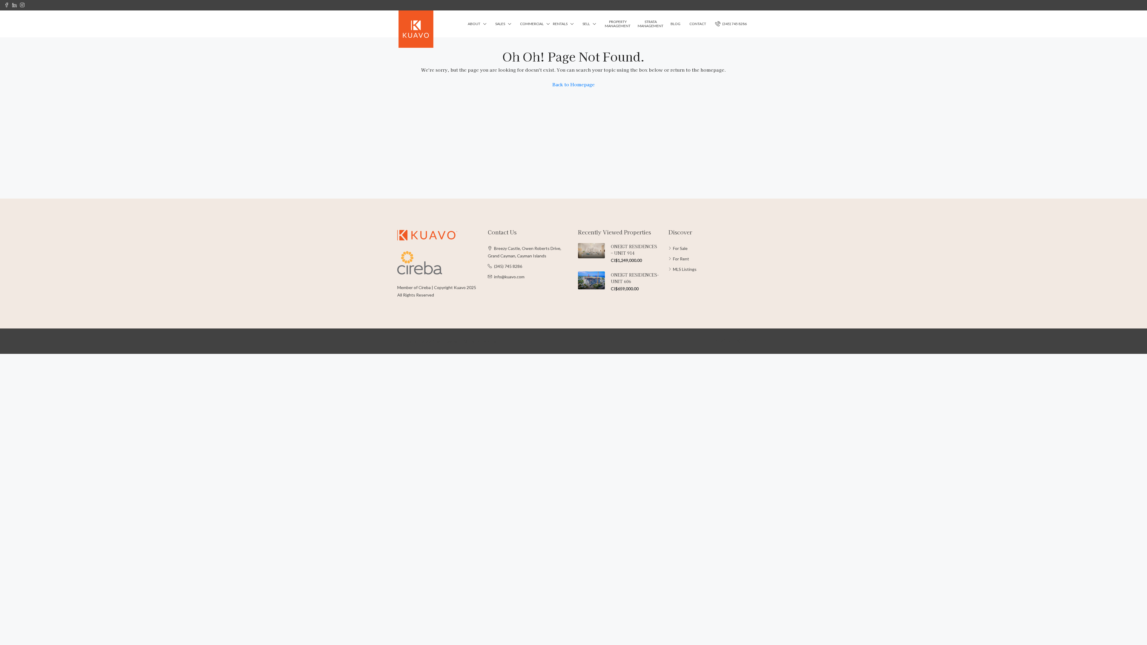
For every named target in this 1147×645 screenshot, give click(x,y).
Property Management (618, 23)
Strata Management (650, 23)
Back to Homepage (573, 84)
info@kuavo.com (509, 276)
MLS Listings (685, 269)
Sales (500, 24)
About (474, 24)
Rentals (560, 24)
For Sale (680, 248)
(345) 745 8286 (734, 24)
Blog (675, 24)
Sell (586, 24)
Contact (697, 24)
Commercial (532, 24)
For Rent (681, 258)
